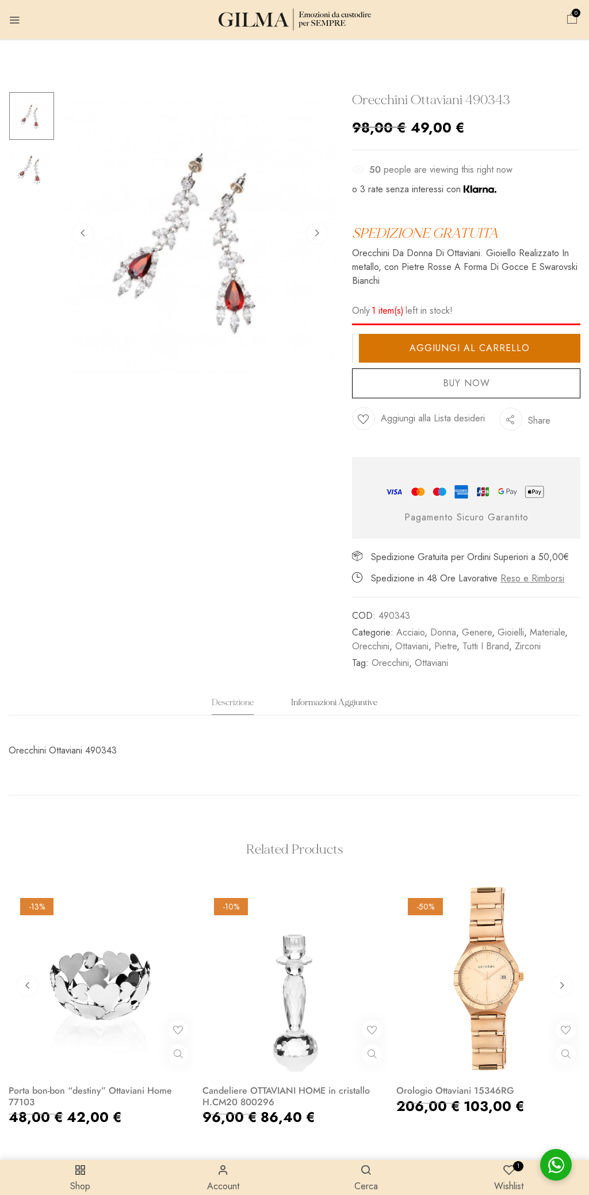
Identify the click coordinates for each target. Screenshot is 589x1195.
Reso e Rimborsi (532, 578)
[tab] (233, 706)
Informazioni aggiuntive (334, 702)
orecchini (390, 662)
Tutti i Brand (485, 646)
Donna (443, 632)
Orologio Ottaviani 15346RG (455, 1090)
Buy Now (466, 383)
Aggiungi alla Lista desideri (433, 418)
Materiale (547, 632)
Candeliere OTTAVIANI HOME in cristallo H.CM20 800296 (286, 1096)
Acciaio (410, 632)
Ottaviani (412, 646)
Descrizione (233, 702)
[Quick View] (178, 1054)
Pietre (445, 646)
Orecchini (370, 646)
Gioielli (511, 632)
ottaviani (431, 662)
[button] (572, 19)
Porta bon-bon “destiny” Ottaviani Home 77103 (90, 1096)
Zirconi (528, 646)
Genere (477, 632)
